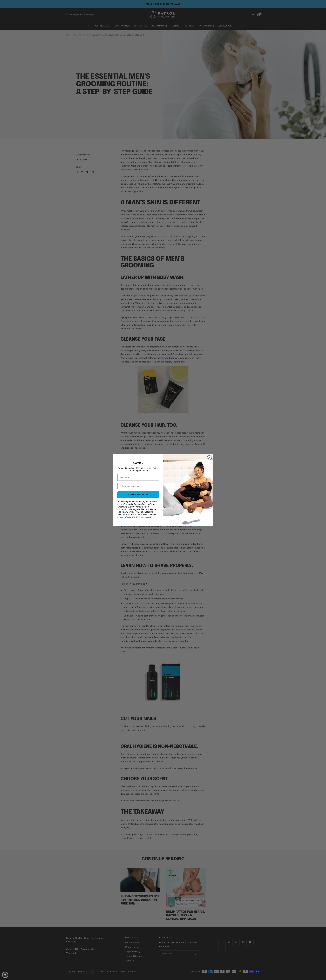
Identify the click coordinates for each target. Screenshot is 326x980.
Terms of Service (144, 517)
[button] (5, 975)
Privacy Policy (124, 517)
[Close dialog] (209, 457)
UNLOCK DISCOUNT (138, 494)
